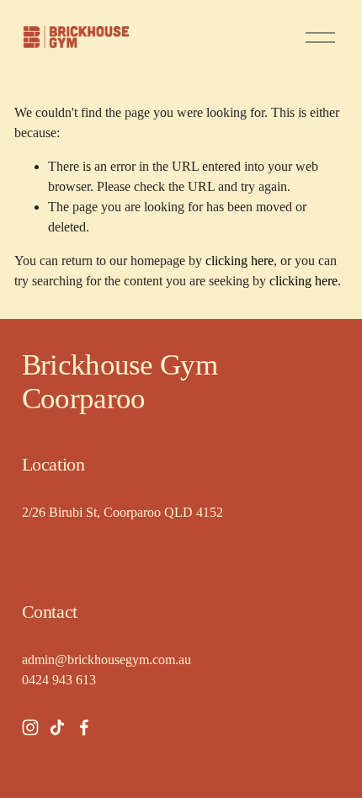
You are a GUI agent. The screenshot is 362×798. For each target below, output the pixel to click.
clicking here (239, 260)
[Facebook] (84, 727)
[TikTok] (57, 727)
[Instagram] (30, 727)
